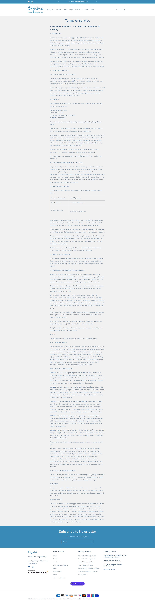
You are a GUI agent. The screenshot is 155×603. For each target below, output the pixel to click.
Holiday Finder (82, 574)
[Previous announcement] (58, 1)
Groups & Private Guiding (60, 565)
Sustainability (57, 571)
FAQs (54, 568)
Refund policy (77, 598)
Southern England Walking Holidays (88, 571)
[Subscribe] (92, 542)
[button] (50, 9)
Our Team (56, 562)
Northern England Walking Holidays (88, 568)
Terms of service (87, 598)
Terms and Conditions (59, 578)
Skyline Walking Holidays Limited (40, 598)
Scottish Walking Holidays (86, 562)
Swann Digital (58, 598)
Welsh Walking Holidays (85, 565)
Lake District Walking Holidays (87, 555)
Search (55, 555)
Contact (55, 559)
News (55, 574)
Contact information (68, 598)
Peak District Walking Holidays (87, 559)
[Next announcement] (97, 1)
